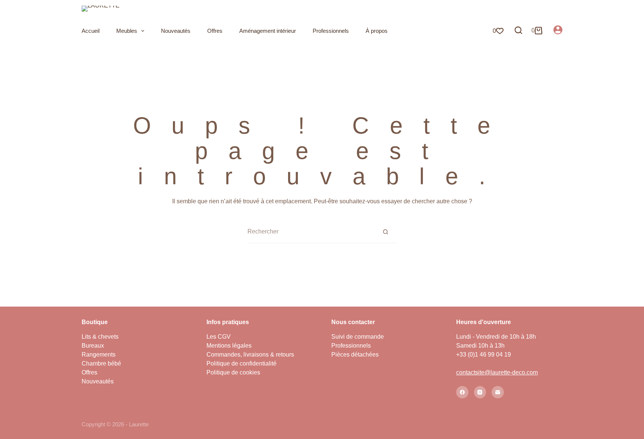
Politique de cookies (233, 372)
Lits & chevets (100, 336)
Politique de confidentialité (241, 363)
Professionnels (331, 31)
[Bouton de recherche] (385, 231)
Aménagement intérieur (267, 31)
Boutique (95, 322)
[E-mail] (498, 392)
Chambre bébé (101, 363)
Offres (214, 31)
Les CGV (218, 336)
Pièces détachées (355, 354)
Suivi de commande (357, 336)
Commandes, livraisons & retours (250, 354)
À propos (377, 31)
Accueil (91, 31)
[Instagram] (480, 392)
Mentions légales (229, 345)
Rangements (99, 354)
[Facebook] (462, 392)
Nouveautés (175, 31)
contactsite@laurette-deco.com (497, 372)
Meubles (126, 31)
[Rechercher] (518, 30)
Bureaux (93, 345)
